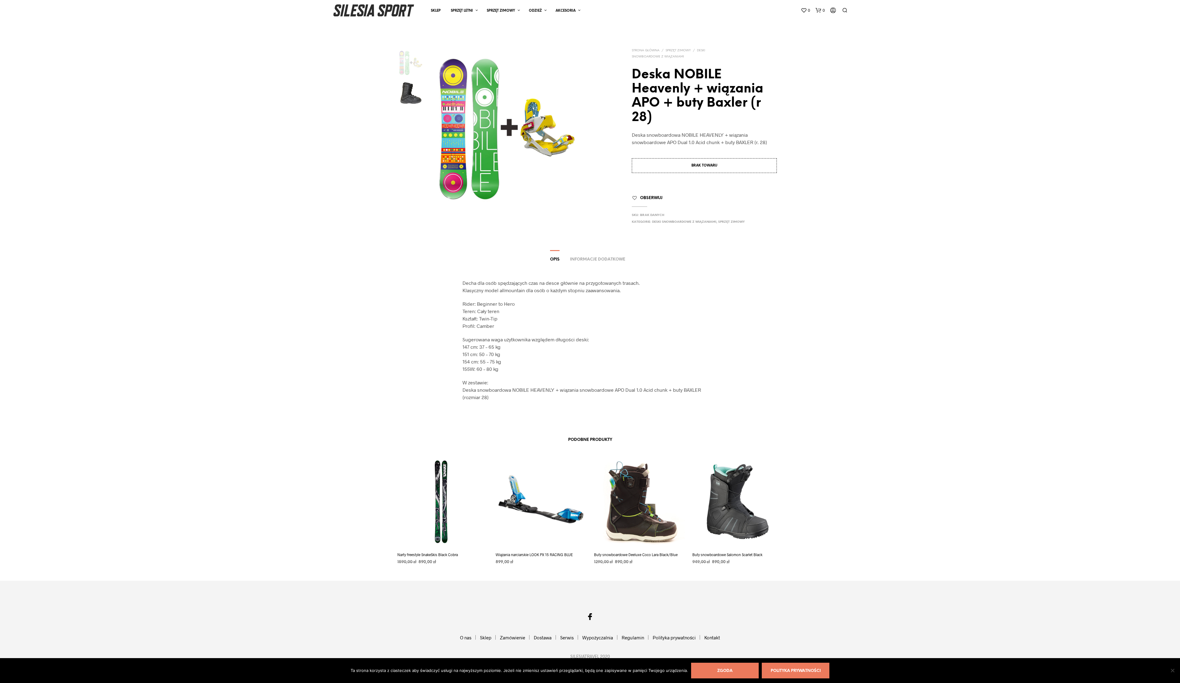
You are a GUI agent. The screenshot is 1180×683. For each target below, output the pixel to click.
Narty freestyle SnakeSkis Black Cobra (427, 554)
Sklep (436, 11)
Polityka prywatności (674, 637)
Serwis (567, 637)
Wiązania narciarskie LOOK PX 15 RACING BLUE (534, 554)
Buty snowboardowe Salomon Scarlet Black (727, 554)
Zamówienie (512, 637)
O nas (465, 637)
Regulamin (633, 637)
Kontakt (712, 637)
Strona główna (645, 50)
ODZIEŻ (535, 11)
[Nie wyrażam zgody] (1172, 670)
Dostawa (543, 637)
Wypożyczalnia (597, 637)
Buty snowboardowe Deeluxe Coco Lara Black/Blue (636, 554)
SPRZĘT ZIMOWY (501, 11)
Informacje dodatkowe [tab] (597, 259)
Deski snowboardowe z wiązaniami (684, 222)
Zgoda (725, 671)
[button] (805, 10)
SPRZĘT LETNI (462, 11)
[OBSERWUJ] (442, 535)
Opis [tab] (555, 259)
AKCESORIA (566, 11)
